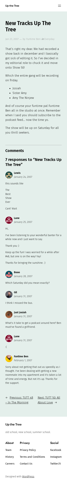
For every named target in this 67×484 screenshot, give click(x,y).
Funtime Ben (33, 39)
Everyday (49, 39)
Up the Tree (12, 5)
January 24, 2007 (23, 176)
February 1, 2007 (23, 360)
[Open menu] (59, 6)
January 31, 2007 (23, 296)
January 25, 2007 (23, 222)
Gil (15, 292)
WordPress (28, 476)
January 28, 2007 (23, 276)
